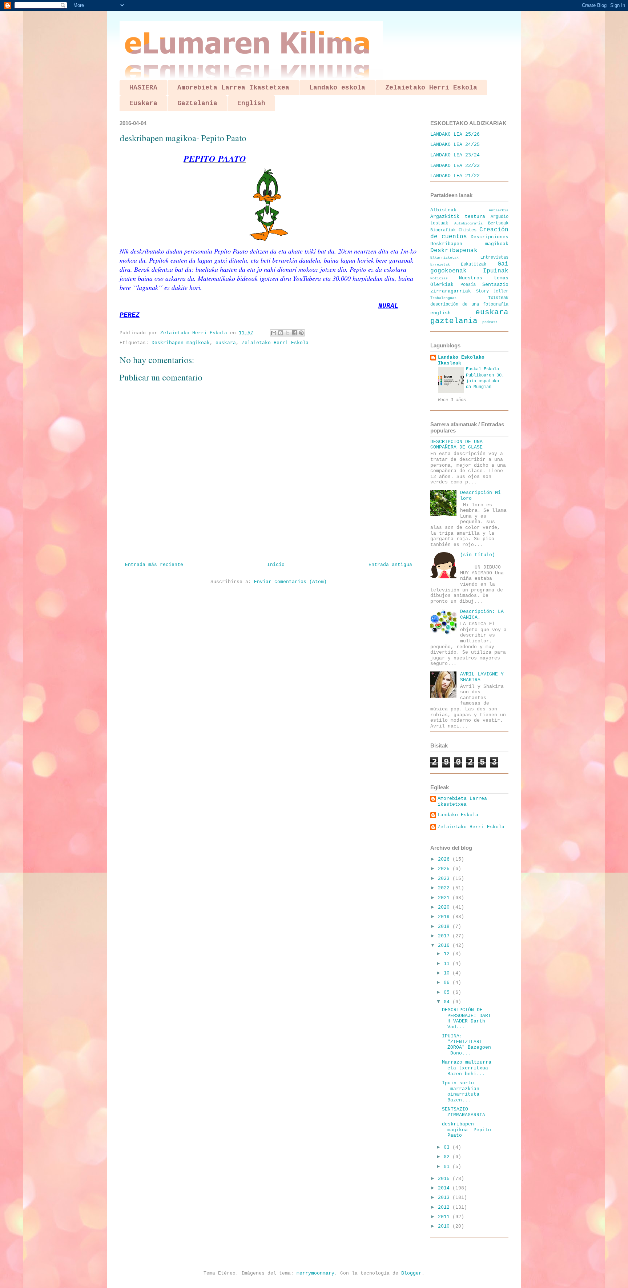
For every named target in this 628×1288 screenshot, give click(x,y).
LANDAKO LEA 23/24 (455, 155)
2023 (445, 878)
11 (448, 963)
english (440, 313)
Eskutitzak (473, 264)
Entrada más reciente (154, 564)
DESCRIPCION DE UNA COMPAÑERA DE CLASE (456, 444)
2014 (445, 1188)
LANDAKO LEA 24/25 (455, 144)
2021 (445, 898)
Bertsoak (498, 223)
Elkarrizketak (444, 257)
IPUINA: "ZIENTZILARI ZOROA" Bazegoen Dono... (466, 1044)
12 (448, 954)
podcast (490, 322)
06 (448, 982)
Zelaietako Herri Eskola (431, 87)
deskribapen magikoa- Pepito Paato (466, 1129)
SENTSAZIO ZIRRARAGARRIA (463, 1112)
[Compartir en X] (287, 332)
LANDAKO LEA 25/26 (455, 134)
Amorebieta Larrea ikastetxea (462, 801)
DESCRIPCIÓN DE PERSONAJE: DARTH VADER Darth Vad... (466, 1018)
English (251, 103)
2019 (445, 917)
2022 (445, 888)
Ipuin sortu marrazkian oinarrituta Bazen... (462, 1091)
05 (448, 992)
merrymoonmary (315, 1273)
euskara (226, 343)
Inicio (276, 564)
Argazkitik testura (457, 216)
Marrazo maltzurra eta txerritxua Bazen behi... (466, 1068)
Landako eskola (337, 87)
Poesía (468, 284)
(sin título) (477, 555)
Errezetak (440, 264)
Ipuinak (495, 271)
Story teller (492, 291)
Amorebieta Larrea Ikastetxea (233, 87)
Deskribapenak (454, 250)
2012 (445, 1207)
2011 (445, 1217)
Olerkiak (442, 284)
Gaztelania (197, 103)
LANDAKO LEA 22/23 (455, 165)
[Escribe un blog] (280, 332)
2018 (445, 926)
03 (448, 1147)
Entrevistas (494, 257)
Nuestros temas (484, 278)
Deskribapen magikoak (181, 343)
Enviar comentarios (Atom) (290, 582)
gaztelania (454, 321)
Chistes (467, 230)
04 (448, 1002)
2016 (445, 945)
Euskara (143, 103)
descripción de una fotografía (469, 304)
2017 (445, 936)
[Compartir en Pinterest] (301, 332)
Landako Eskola (458, 815)
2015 (445, 1178)
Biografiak (443, 230)
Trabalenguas (443, 298)
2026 (445, 859)
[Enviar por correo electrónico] (273, 332)
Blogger (411, 1273)
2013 (445, 1197)
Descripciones (489, 237)
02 (448, 1157)
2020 (445, 907)
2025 (445, 869)
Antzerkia (498, 210)
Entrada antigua (390, 564)
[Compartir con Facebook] (294, 332)
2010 (445, 1226)
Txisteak (498, 297)
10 (448, 973)
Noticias (439, 278)
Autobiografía (468, 223)
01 (448, 1166)
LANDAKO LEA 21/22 (455, 176)
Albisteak (443, 210)
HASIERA (143, 87)
